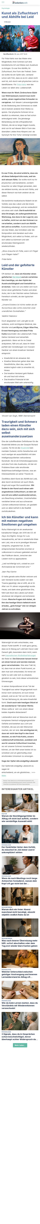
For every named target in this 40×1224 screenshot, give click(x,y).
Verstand (16, 277)
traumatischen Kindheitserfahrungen (20, 655)
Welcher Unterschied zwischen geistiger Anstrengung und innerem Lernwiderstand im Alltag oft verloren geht (19, 974)
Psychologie (6, 8)
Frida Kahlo (21, 84)
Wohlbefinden (7, 907)
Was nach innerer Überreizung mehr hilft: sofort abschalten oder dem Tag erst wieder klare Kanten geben (19, 943)
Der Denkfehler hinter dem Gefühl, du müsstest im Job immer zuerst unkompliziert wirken (19, 850)
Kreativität (25, 448)
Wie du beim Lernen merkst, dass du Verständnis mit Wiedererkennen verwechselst (20, 1005)
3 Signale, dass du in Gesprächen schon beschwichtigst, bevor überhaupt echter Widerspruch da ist (19, 1037)
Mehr (4, 776)
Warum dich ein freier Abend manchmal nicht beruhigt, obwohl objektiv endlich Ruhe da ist (18, 912)
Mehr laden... (20, 1045)
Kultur (4, 814)
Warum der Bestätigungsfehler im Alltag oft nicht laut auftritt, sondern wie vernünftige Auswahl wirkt (20, 818)
